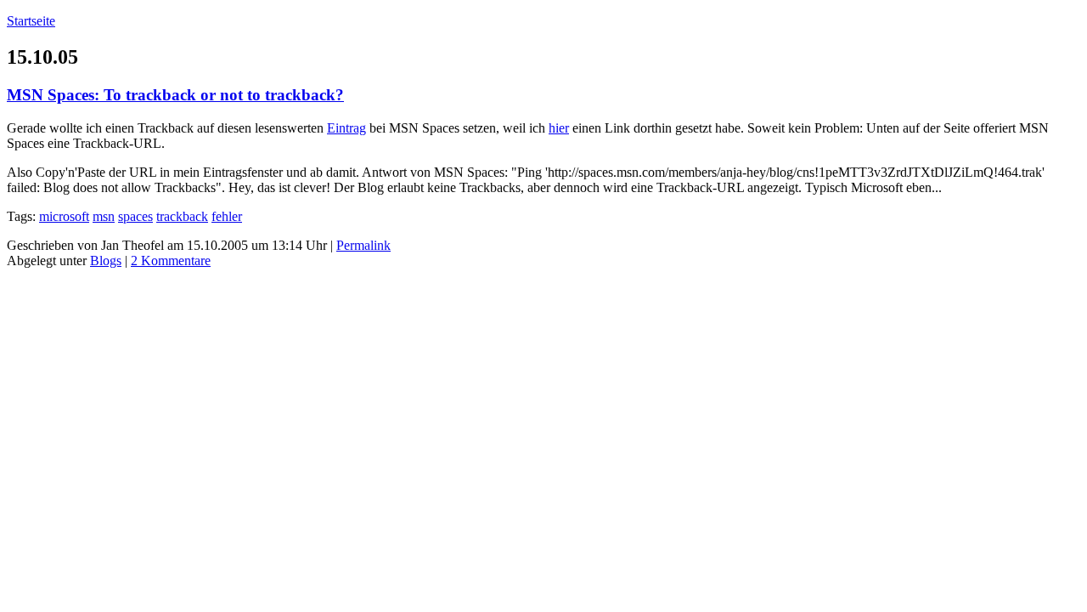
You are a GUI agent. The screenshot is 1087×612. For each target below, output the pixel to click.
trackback (182, 216)
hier (559, 128)
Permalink (363, 245)
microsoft (64, 216)
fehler (226, 216)
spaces (135, 216)
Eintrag (346, 128)
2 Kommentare (171, 260)
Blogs (105, 260)
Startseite (31, 21)
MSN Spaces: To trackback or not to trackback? (175, 95)
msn (104, 216)
